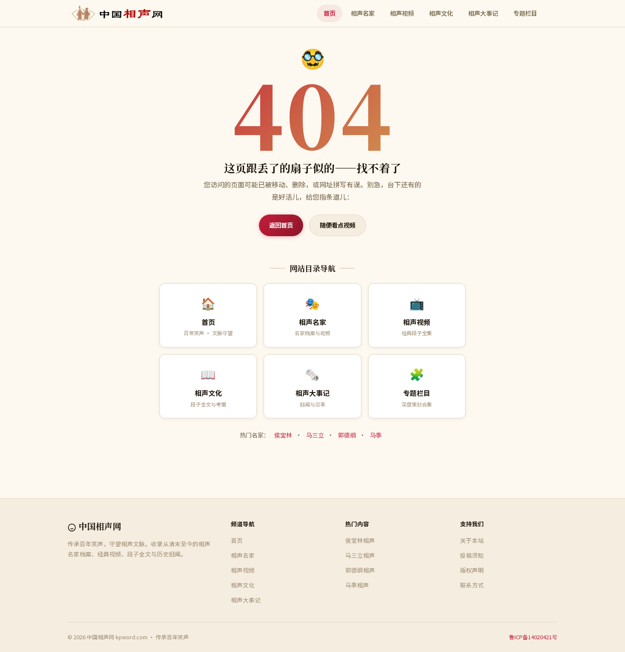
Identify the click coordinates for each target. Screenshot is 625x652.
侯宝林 (283, 435)
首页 (329, 12)
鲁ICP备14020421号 (533, 637)
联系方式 (472, 585)
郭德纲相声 (360, 570)
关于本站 (472, 540)
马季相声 (357, 585)
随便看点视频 (337, 224)
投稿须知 (472, 555)
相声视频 (402, 12)
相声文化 (441, 12)
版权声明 (472, 570)
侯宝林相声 (360, 540)
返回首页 (281, 224)
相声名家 (363, 12)
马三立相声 (360, 555)
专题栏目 (525, 12)
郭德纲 (347, 435)
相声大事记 (483, 12)
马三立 (315, 435)
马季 (376, 435)
